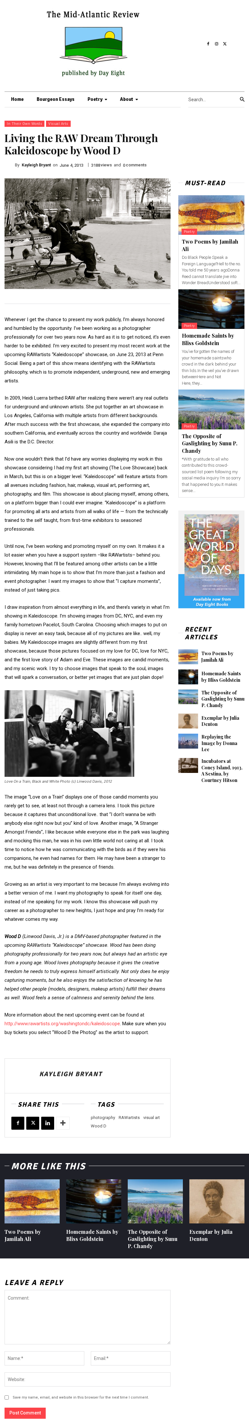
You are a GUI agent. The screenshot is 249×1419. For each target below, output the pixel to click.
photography (103, 1117)
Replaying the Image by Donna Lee (219, 743)
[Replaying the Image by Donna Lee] (188, 741)
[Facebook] (208, 44)
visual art (151, 1117)
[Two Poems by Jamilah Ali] (211, 215)
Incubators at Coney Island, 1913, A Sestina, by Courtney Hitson (222, 770)
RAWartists (129, 1117)
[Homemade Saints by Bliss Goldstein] (211, 309)
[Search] (242, 99)
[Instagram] (216, 44)
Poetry (189, 232)
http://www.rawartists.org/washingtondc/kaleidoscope (62, 1024)
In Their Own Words (24, 124)
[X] (224, 44)
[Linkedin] (47, 1123)
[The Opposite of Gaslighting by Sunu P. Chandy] (211, 409)
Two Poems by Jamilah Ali (217, 656)
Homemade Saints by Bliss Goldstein (221, 676)
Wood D (98, 1126)
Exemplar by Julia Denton (220, 721)
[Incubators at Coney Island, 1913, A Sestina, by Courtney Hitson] (188, 765)
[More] (63, 1123)
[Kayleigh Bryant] (10, 165)
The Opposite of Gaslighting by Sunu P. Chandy (209, 443)
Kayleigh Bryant (36, 164)
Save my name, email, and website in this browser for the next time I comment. (81, 1397)
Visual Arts (58, 124)
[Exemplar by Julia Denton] (188, 721)
